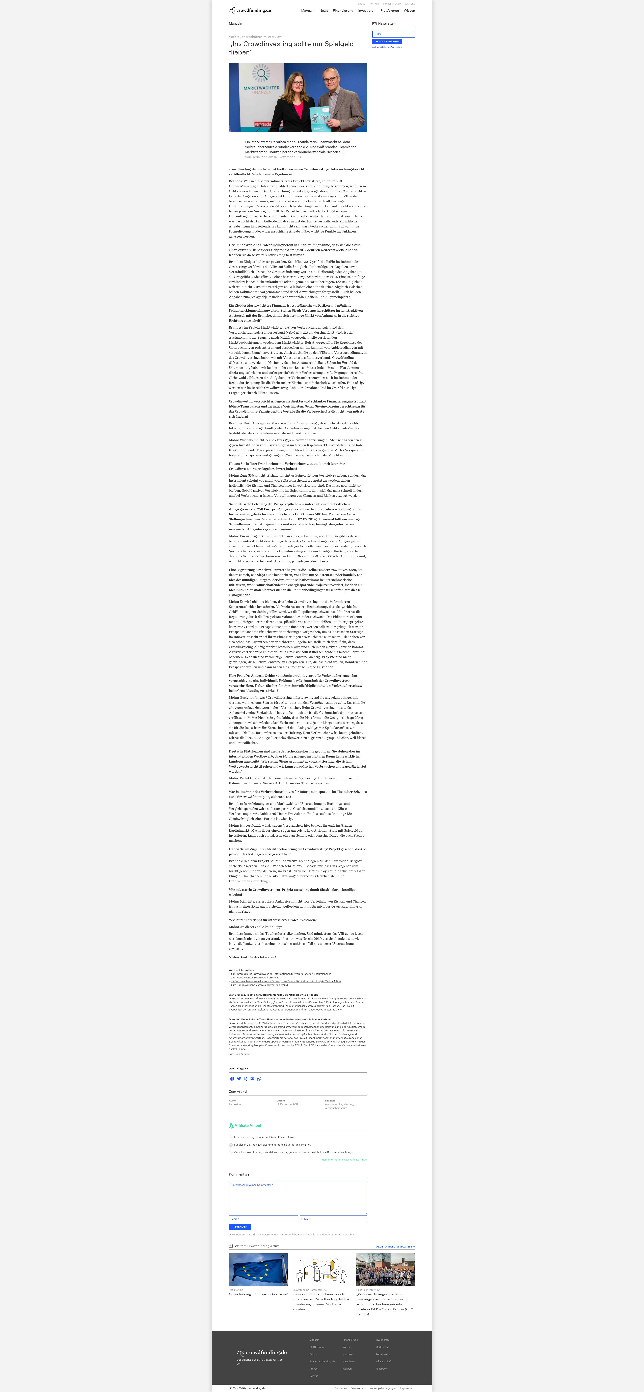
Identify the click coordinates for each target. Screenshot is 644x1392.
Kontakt (374, 4)
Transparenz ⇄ (392, 4)
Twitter (313, 1375)
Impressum (406, 1388)
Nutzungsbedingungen (382, 1388)
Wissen (409, 11)
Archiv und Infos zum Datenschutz (387, 47)
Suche (361, 4)
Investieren (366, 11)
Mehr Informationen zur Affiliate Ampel (344, 1159)
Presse (313, 1368)
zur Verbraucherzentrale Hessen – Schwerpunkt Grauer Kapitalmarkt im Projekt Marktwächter (286, 981)
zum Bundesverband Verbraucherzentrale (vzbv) (259, 985)
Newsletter (349, 1361)
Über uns (410, 4)
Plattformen (390, 11)
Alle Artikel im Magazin (394, 1246)
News (323, 11)
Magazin (307, 11)
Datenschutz (348, 1234)
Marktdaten (382, 1347)
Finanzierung (343, 11)
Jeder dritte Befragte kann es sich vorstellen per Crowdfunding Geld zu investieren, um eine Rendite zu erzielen (321, 1301)
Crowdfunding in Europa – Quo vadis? (258, 1294)
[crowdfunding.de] (250, 10)
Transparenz (383, 1354)
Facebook (381, 1368)
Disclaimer (341, 1388)
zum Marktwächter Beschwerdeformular (254, 977)
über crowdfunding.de (322, 1361)
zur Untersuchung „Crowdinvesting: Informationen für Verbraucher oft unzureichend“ (281, 973)
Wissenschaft (384, 1361)
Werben (347, 1368)
